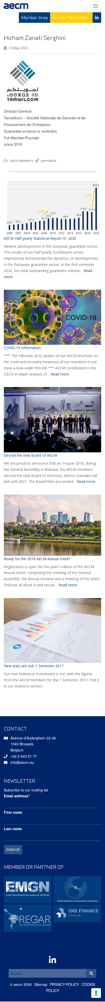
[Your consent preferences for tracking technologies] (96, 993)
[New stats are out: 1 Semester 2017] (52, 630)
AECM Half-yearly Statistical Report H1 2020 (40, 238)
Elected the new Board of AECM (30, 455)
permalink (48, 160)
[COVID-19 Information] (52, 317)
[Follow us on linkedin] (97, 17)
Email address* (17, 795)
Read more (60, 374)
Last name (13, 828)
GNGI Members (21, 160)
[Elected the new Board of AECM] (52, 419)
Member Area (34, 17)
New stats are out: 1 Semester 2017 (33, 665)
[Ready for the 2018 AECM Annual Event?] (52, 525)
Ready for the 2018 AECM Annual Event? (37, 558)
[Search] (91, 973)
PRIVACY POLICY (64, 984)
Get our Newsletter (71, 17)
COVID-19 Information (22, 347)
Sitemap (40, 984)
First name (13, 812)
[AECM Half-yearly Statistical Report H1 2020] (52, 207)
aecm (18, 984)
